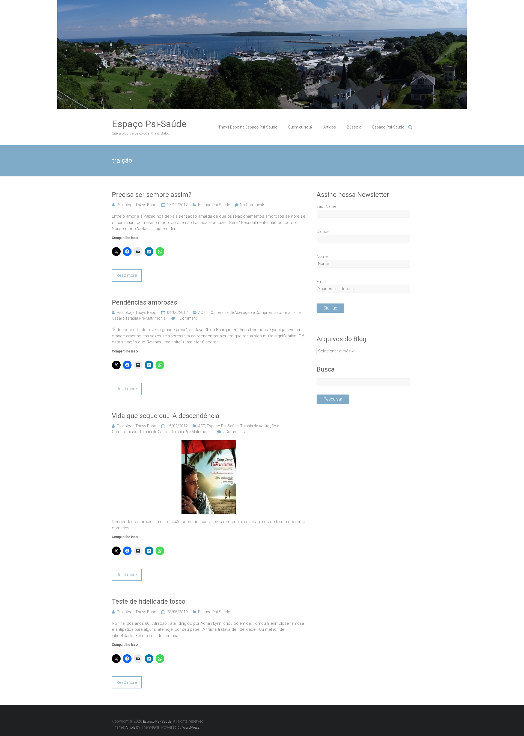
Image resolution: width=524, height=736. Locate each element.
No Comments (252, 205)
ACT (201, 312)
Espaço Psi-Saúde (149, 123)
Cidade (323, 231)
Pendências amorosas (144, 302)
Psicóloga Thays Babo (136, 205)
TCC (210, 312)
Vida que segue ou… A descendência (165, 416)
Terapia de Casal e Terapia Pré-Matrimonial (175, 432)
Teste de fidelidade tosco (148, 601)
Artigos (329, 127)
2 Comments (233, 432)
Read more (127, 275)
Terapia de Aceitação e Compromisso (248, 312)
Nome (322, 256)
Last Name (327, 206)
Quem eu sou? (300, 127)
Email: (322, 281)
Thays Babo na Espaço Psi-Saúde (247, 127)
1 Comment (187, 318)
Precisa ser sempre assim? (151, 194)
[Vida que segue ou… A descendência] (208, 443)
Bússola (354, 127)
